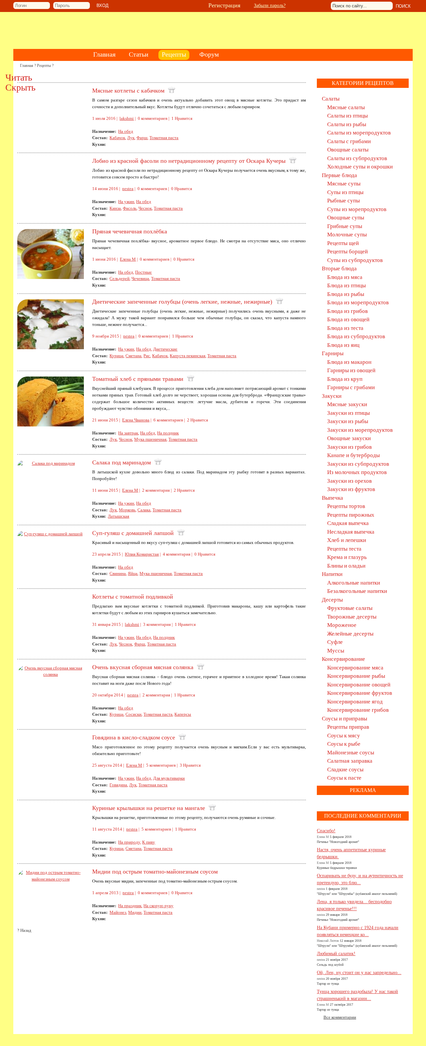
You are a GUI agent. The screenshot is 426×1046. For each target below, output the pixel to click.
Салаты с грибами (349, 141)
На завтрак (128, 432)
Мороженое (341, 625)
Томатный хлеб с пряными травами (137, 379)
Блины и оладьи (346, 566)
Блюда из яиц (343, 345)
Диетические (165, 349)
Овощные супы (345, 217)
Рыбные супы (343, 200)
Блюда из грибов (347, 311)
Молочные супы (347, 234)
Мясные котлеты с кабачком (128, 90)
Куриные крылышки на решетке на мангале (148, 808)
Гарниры (332, 353)
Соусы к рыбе (343, 744)
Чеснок (145, 208)
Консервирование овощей (358, 684)
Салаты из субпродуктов (357, 158)
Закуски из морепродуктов (360, 430)
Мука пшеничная (150, 439)
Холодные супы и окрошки (360, 166)
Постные (143, 272)
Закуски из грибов (349, 447)
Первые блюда (339, 175)
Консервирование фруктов (359, 693)
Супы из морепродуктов (356, 209)
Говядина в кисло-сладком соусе (133, 737)
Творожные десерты (351, 617)
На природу (129, 842)
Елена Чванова (135, 419)
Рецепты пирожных (350, 515)
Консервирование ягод (355, 701)
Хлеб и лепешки (346, 540)
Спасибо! (326, 830)
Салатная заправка (349, 761)
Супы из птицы (345, 192)
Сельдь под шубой (330, 964)
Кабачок (117, 137)
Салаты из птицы (347, 116)
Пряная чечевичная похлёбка (129, 231)
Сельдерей (119, 278)
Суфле (335, 642)
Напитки (332, 574)
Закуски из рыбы (347, 421)
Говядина (118, 784)
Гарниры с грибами (351, 387)
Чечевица (140, 278)
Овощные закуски (349, 438)
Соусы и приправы (344, 718)
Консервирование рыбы (356, 676)
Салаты (330, 99)
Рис (146, 355)
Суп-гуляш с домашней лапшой (133, 533)
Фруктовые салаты (349, 608)
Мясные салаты (346, 107)
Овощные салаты (347, 149)
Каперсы (182, 714)
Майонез (117, 912)
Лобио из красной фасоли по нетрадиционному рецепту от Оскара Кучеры (189, 160)
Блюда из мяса (344, 277)
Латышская (118, 516)
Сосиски (133, 714)
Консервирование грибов (358, 710)
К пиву (148, 842)
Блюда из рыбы (345, 294)
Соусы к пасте (344, 778)
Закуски (331, 396)
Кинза (115, 208)
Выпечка (332, 498)
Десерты (332, 600)
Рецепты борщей (347, 251)
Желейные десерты (350, 634)
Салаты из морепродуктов (359, 133)
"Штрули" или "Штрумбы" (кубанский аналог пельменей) (357, 894)
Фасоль (129, 208)
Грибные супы (344, 226)
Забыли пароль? (270, 5)
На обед (125, 131)
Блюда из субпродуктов (356, 336)
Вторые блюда (339, 268)
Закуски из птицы (348, 413)
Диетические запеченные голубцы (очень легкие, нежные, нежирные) (182, 301)
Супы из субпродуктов (355, 260)
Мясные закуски (347, 404)
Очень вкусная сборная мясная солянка (142, 667)
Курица (116, 355)
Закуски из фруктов (351, 489)
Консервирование (343, 659)
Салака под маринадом (121, 462)
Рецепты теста (344, 549)
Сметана (133, 355)
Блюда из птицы (346, 285)
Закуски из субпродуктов (358, 464)
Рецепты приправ (348, 727)
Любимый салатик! (336, 953)
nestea (127, 188)
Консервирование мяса (355, 667)
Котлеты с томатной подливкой (132, 596)
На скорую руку (158, 905)
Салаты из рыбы (346, 124)
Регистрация (224, 5)
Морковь (127, 509)
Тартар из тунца (328, 983)
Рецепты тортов (346, 506)
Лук (130, 137)
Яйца (132, 573)
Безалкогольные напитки (357, 591)
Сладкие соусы (345, 769)
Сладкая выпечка (348, 523)
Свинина (117, 573)
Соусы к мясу (343, 735)
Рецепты (44, 65)
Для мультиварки (169, 778)
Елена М (128, 259)
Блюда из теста (345, 328)
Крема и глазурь (347, 557)
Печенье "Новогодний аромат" (338, 842)
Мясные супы (343, 183)
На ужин (126, 201)
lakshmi (126, 118)
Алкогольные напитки (353, 583)
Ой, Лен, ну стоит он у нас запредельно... (359, 972)
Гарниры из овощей (351, 370)
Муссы (335, 651)
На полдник (168, 432)
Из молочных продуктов (357, 472)
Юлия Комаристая (142, 554)
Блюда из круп (344, 379)
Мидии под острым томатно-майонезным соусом (155, 871)
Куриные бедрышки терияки (337, 868)
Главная (26, 65)
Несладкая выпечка (350, 532)
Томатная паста (163, 137)
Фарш (141, 137)
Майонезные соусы (350, 752)
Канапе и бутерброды (353, 455)
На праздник (129, 905)
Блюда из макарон (349, 362)
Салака (143, 509)
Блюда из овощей (348, 319)
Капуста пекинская (187, 355)
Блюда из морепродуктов (358, 302)
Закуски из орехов (349, 481)
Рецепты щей (343, 243)
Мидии (134, 912)
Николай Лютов (328, 940)
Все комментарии (339, 1017)
